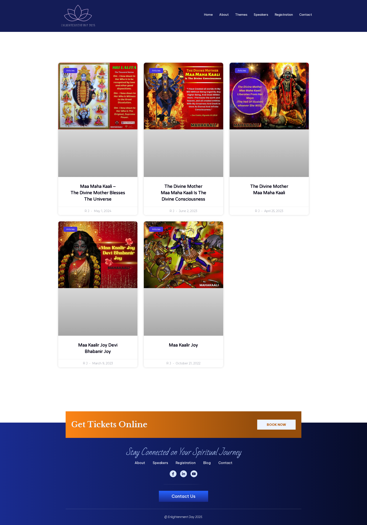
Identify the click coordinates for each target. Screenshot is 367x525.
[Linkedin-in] (183, 473)
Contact (305, 15)
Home (208, 15)
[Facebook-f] (173, 473)
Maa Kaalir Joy (183, 345)
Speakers (261, 15)
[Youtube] (194, 473)
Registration (284, 15)
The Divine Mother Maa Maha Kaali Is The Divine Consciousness (183, 193)
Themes (241, 15)
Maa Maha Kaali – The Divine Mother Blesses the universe (98, 193)
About (224, 15)
